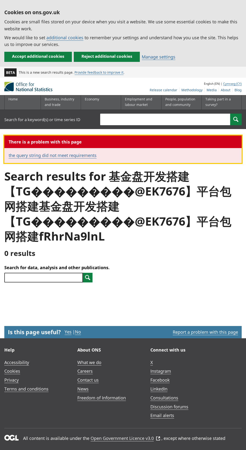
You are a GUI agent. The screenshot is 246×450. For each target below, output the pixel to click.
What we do (89, 362)
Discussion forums (169, 407)
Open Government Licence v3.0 (122, 438)
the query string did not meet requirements (53, 155)
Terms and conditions (26, 389)
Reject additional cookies (106, 56)
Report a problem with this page (205, 332)
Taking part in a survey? (218, 102)
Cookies (12, 371)
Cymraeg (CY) (232, 84)
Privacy (11, 380)
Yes (68, 332)
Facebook (160, 380)
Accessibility (16, 362)
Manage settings (158, 57)
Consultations (164, 398)
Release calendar (163, 90)
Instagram (160, 371)
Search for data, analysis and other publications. (57, 267)
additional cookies (64, 37)
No (78, 332)
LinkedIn (158, 389)
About (225, 90)
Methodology (192, 90)
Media (212, 90)
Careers (85, 371)
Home (13, 99)
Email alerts (162, 415)
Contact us (88, 380)
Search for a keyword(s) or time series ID (42, 119)
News (83, 389)
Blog (238, 90)
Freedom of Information (101, 398)
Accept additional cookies (38, 56)
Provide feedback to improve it (98, 72)
